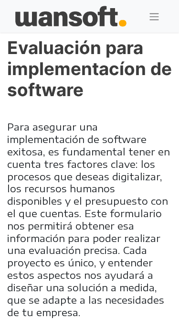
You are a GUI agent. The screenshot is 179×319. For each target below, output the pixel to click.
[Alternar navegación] (154, 16)
